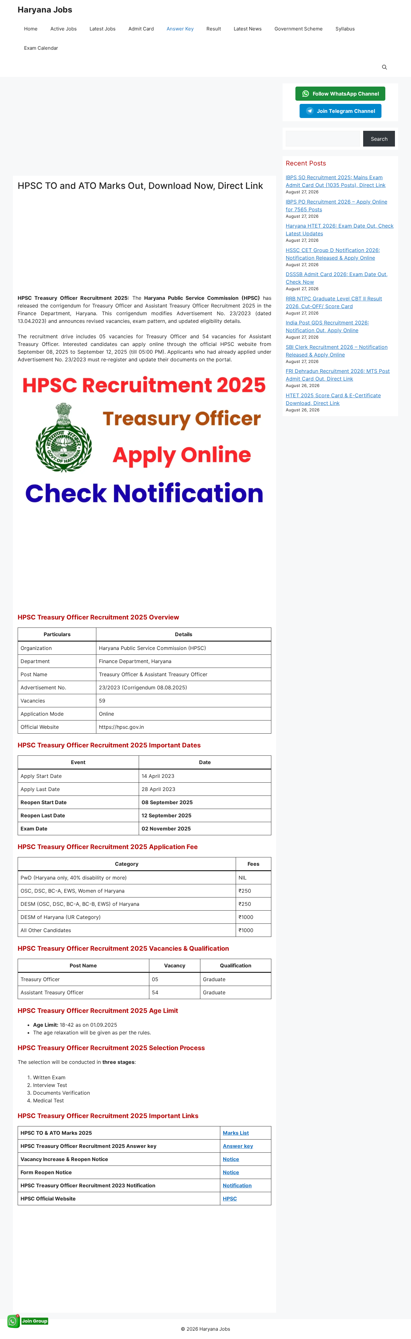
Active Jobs (63, 29)
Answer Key (180, 29)
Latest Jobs (103, 29)
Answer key (238, 1146)
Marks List (236, 1133)
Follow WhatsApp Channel (346, 93)
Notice (231, 1159)
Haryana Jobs (45, 9)
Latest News (248, 29)
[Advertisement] (144, 128)
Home (31, 29)
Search (379, 139)
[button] (384, 67)
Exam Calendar (41, 48)
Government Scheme (299, 29)
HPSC (230, 1198)
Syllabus (345, 29)
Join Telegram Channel (346, 111)
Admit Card (141, 29)
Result (213, 29)
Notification (237, 1185)
